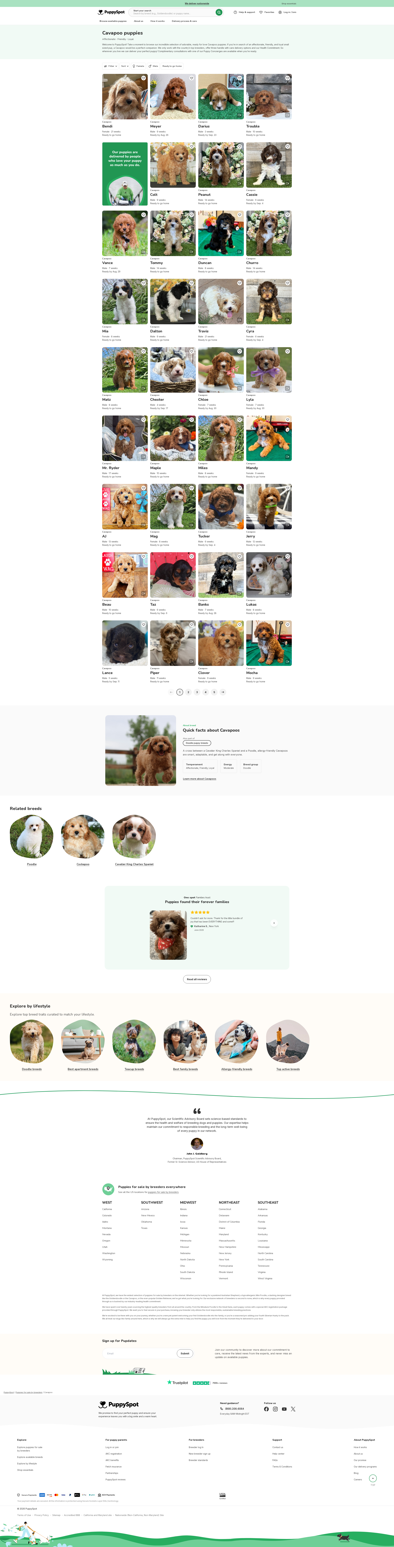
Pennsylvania (226, 1266)
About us (138, 21)
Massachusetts (227, 1240)
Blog (356, 1473)
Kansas (184, 1228)
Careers (358, 1479)
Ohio (182, 1266)
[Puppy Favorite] (143, 78)
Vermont (223, 1278)
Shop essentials (25, 1470)
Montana (107, 1228)
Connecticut (225, 1209)
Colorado (107, 1215)
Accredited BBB (72, 1515)
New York (224, 1259)
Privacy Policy (41, 1515)
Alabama (262, 1209)
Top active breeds (288, 1069)
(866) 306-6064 (234, 1408)
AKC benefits (112, 1460)
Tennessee (263, 1266)
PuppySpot (9, 1392)
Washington (108, 1253)
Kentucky (263, 1234)
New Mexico (148, 1215)
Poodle (32, 864)
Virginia (261, 1272)
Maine (222, 1228)
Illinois (183, 1209)
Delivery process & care (184, 21)
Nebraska (185, 1253)
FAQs (275, 1460)
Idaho (105, 1221)
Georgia (262, 1228)
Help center (278, 1453)
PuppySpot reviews (116, 1479)
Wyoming (107, 1259)
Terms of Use (24, 1515)
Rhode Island (226, 1272)
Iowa (182, 1221)
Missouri (184, 1247)
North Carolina (265, 1253)
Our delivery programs (365, 1466)
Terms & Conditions (282, 1466)
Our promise (360, 1460)
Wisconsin (185, 1278)
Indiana (183, 1215)
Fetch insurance (114, 1466)
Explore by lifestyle (27, 1463)
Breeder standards (198, 1460)
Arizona (145, 1209)
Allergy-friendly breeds (236, 1069)
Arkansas (263, 1215)
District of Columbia (229, 1221)
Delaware (224, 1215)
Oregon (106, 1240)
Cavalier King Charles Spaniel (134, 864)
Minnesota (185, 1240)
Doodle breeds (32, 1069)
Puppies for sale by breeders (29, 1392)
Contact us (277, 1447)
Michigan (184, 1234)
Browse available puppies (113, 21)
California (107, 1209)
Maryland (224, 1234)
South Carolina (265, 1259)
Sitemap (56, 1515)
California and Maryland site (98, 1515)
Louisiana (263, 1240)
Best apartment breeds (83, 1069)
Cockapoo (83, 864)
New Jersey (225, 1253)
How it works (158, 21)
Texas (144, 1228)
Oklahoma (146, 1221)
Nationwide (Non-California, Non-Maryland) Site (139, 1515)
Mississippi (263, 1247)
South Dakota (187, 1272)
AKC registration (114, 1453)
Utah (104, 1247)
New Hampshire (227, 1247)
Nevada (106, 1234)
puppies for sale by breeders (163, 1192)
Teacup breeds (134, 1069)
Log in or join (112, 1447)
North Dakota (187, 1259)
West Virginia (265, 1278)
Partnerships (112, 1473)
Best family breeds (185, 1069)
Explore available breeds (30, 1457)
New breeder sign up (200, 1453)
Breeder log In (196, 1447)
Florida (261, 1221)
